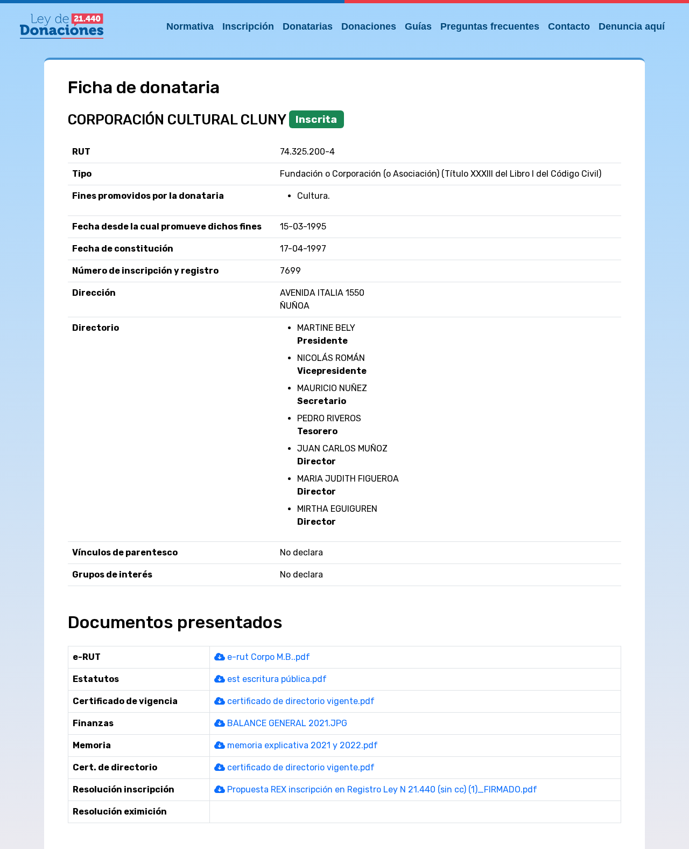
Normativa (190, 26)
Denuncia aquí (632, 26)
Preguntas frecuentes (489, 26)
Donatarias (308, 26)
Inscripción (248, 26)
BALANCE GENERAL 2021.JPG (286, 723)
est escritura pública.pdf (276, 679)
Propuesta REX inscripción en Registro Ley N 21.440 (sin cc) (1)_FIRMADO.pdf (381, 789)
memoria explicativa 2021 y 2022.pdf (301, 745)
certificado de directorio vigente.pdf (300, 701)
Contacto (569, 26)
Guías (418, 26)
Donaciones (368, 26)
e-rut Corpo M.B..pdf (267, 657)
